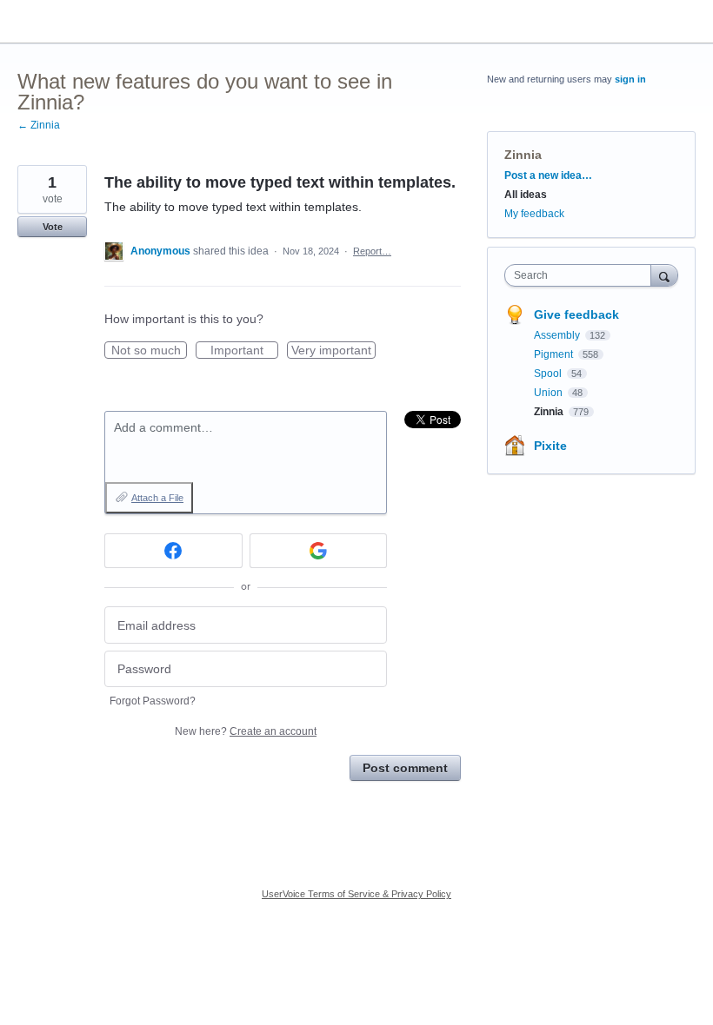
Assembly (558, 335)
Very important (333, 351)
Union (549, 393)
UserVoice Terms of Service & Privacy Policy (356, 894)
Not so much (149, 351)
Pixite (550, 446)
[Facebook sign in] (173, 550)
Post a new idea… (548, 175)
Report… (372, 251)
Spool (549, 373)
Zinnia (523, 155)
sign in (630, 79)
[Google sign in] (319, 550)
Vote (53, 227)
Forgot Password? (153, 701)
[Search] (664, 275)
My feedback (534, 214)
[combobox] (581, 275)
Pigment (555, 354)
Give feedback (576, 314)
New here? (246, 731)
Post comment (405, 768)
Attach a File (157, 498)
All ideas (525, 194)
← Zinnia (38, 125)
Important (244, 351)
